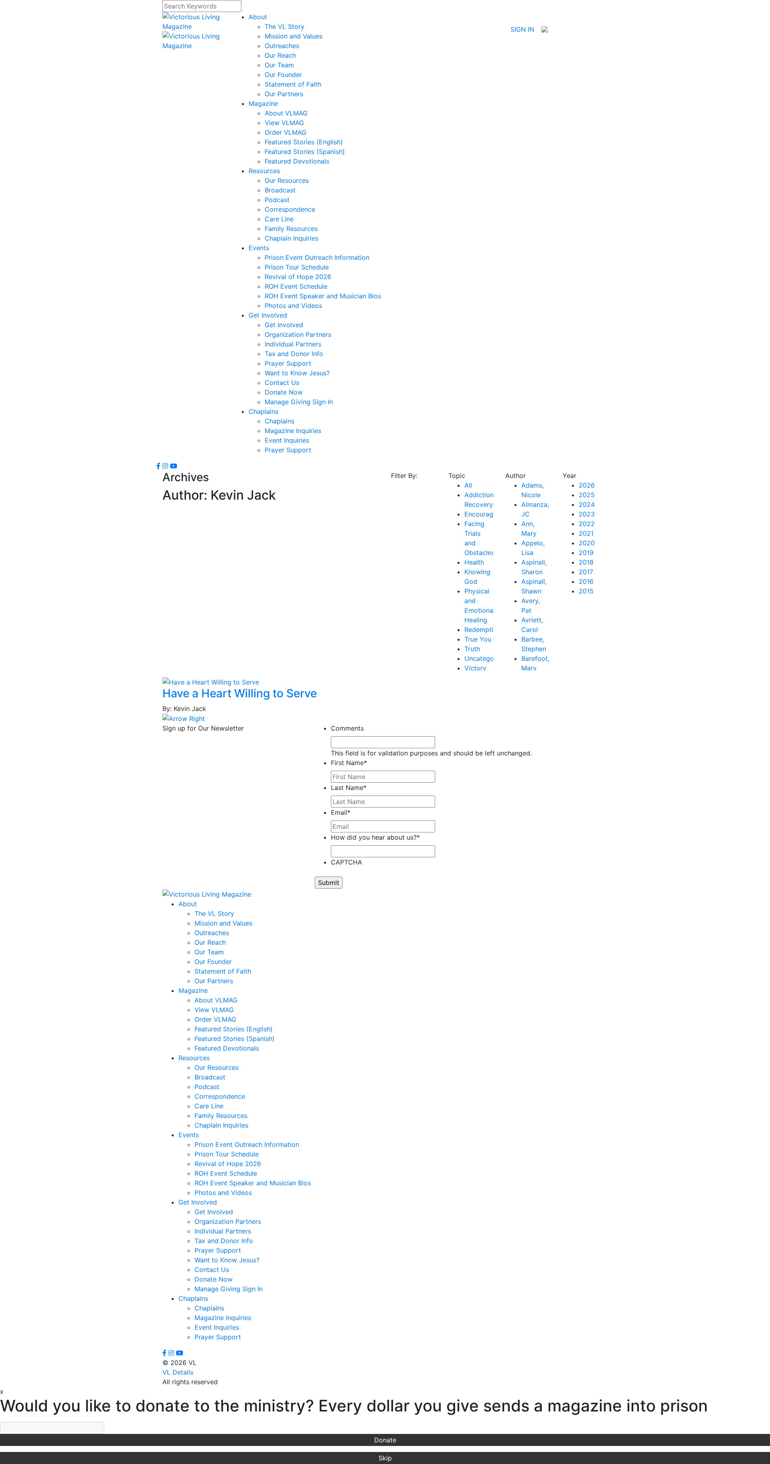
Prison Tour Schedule (297, 267)
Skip (385, 1458)
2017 (586, 572)
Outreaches (282, 46)
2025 (587, 495)
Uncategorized (486, 658)
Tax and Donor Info (294, 354)
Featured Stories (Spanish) (305, 152)
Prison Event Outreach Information (317, 257)
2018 (586, 562)
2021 (586, 533)
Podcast (277, 200)
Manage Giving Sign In (299, 402)
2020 (587, 543)
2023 (587, 514)
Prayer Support (288, 363)
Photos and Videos (293, 306)
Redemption (482, 630)
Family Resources (291, 229)
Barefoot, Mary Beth (535, 668)
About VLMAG (286, 113)
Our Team (279, 65)
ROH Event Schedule (296, 286)
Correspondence (290, 209)
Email (341, 812)
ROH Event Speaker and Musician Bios (323, 296)
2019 (586, 553)
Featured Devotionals (297, 161)
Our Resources (287, 180)
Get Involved (268, 315)
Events (259, 248)
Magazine (263, 103)
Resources (264, 171)
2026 (587, 485)
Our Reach (280, 55)
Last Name (349, 788)
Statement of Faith (293, 84)
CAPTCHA (346, 862)
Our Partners (284, 94)
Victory (475, 668)
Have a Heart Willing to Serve (239, 693)
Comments (347, 728)
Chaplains (263, 411)
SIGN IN (522, 29)
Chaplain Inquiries (291, 238)
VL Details (177, 1372)
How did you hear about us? (375, 837)
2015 (586, 591)
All (468, 485)
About (258, 17)
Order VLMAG (285, 132)
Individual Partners (293, 344)
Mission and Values (293, 36)
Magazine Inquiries (293, 431)
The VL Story (284, 26)
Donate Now (284, 392)
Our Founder (283, 75)
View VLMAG (284, 123)
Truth (472, 649)
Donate (385, 1440)
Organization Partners (298, 334)
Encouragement (488, 514)
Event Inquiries (287, 440)
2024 (587, 504)
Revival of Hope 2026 (298, 277)
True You (477, 639)
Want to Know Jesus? (297, 373)
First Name (349, 763)
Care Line (279, 219)
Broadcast (280, 190)
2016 (586, 581)
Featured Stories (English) (304, 142)
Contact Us (282, 383)
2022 (587, 524)
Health (474, 562)
